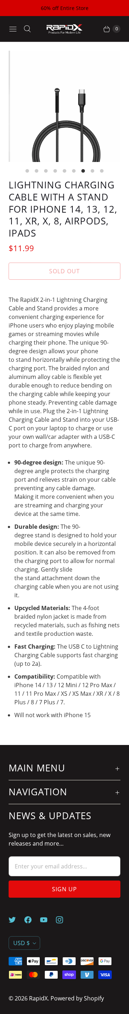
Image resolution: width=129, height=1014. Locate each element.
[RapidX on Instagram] (64, 920)
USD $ (21, 943)
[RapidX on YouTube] (48, 920)
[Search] (27, 28)
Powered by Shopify (77, 998)
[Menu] (13, 28)
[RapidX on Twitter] (16, 920)
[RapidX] (64, 29)
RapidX (38, 998)
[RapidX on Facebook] (32, 920)
